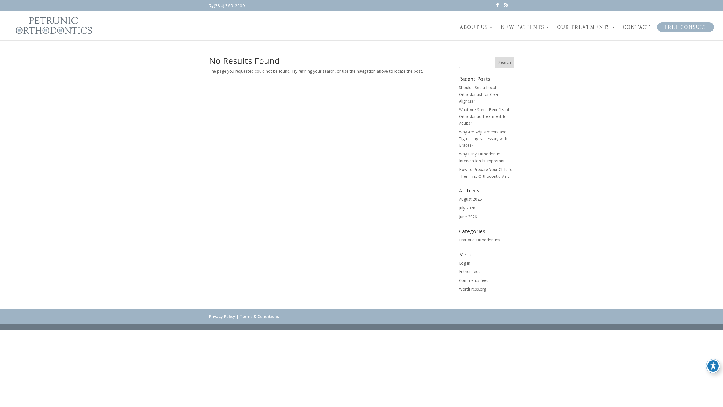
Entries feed (470, 271)
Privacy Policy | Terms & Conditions (244, 316)
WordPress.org (472, 289)
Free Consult (685, 27)
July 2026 (467, 208)
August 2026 (470, 199)
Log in (464, 263)
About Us (474, 27)
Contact (636, 27)
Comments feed (474, 280)
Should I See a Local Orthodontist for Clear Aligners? (479, 94)
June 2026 (468, 216)
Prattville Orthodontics (479, 240)
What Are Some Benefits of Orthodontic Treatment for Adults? (484, 116)
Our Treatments (583, 27)
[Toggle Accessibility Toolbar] (713, 366)
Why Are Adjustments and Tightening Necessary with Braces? (483, 138)
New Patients (522, 27)
